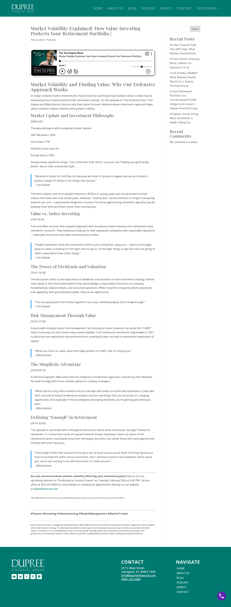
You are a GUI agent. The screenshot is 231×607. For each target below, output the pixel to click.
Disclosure (206, 8)
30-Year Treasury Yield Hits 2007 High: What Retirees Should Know (183, 49)
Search (195, 28)
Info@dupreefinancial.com (138, 575)
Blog (132, 8)
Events (166, 8)
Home (97, 8)
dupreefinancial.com (46, 489)
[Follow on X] (26, 576)
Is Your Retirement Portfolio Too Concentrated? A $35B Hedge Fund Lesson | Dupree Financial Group (184, 100)
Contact (184, 8)
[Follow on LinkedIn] (20, 576)
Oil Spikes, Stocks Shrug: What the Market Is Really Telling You (184, 118)
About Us (115, 8)
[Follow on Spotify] (39, 576)
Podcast (148, 8)
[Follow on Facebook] (33, 576)
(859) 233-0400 (130, 579)
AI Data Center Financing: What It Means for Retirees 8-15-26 (185, 63)
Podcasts (51, 39)
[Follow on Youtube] (14, 576)
